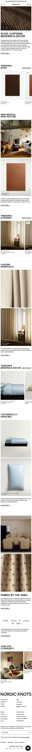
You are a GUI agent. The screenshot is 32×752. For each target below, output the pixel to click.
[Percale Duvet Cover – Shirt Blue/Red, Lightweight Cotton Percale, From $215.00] (12, 385)
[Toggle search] (4, 4)
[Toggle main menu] (2, 4)
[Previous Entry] (27, 648)
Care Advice (4, 719)
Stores (2, 704)
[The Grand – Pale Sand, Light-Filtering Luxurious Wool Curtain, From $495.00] (12, 235)
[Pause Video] (3, 28)
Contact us (4, 701)
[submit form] (29, 732)
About (2, 712)
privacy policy (26, 737)
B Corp (3, 714)
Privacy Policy (20, 712)
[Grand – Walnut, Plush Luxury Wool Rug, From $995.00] (12, 85)
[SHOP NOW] (16, 18)
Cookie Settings (20, 716)
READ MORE (6, 636)
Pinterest (22, 742)
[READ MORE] (16, 622)
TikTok (16, 742)
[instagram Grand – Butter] (12, 665)
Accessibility (20, 720)
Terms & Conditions (21, 718)
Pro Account (4, 699)
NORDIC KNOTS (16, 4)
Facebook (3, 742)
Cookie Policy (20, 714)
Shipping (18, 704)
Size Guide (4, 716)
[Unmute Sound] (7, 28)
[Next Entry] (30, 648)
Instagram (10, 742)
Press (2, 721)
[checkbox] (2, 737)
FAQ (17, 700)
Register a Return (21, 706)
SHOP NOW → (5, 608)
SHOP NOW (5, 53)
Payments (19, 702)
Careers (3, 706)
